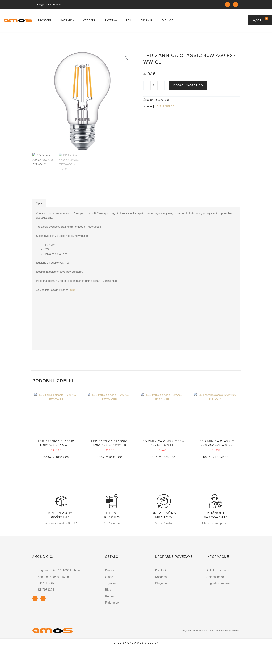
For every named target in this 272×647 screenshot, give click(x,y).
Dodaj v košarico (188, 85)
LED (128, 20)
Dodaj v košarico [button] (56, 457)
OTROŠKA (89, 20)
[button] (126, 58)
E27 (159, 106)
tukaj (73, 289)
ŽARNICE (167, 20)
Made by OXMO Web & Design (136, 642)
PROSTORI (44, 20)
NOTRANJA (67, 20)
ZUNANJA (146, 20)
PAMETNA (111, 20)
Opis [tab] (39, 203)
